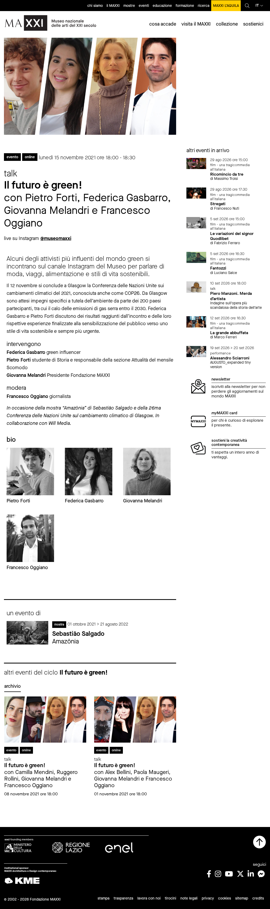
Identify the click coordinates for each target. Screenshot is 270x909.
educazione (162, 5)
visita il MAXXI (196, 24)
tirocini (170, 898)
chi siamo (95, 5)
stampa (103, 898)
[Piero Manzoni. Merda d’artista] (196, 287)
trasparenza (123, 898)
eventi (144, 5)
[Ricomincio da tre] (196, 163)
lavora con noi (149, 898)
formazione (185, 5)
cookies (224, 898)
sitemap (241, 898)
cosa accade (162, 24)
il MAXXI (113, 5)
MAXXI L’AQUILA (226, 5)
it (257, 5)
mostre (129, 5)
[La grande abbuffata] (196, 321)
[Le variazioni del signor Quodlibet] (196, 222)
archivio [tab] (12, 686)
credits (258, 898)
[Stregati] (196, 192)
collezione (227, 24)
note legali (188, 898)
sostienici (253, 24)
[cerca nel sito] (247, 5)
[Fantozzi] (196, 257)
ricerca (203, 5)
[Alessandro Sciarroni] (196, 351)
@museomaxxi (55, 238)
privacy (208, 898)
